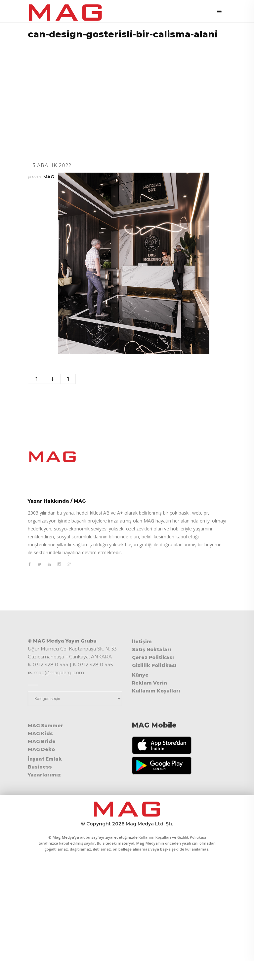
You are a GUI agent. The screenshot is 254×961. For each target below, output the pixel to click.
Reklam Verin (149, 683)
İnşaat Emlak (45, 759)
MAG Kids (40, 733)
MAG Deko (41, 749)
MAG (48, 176)
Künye (140, 675)
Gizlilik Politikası (154, 665)
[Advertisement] (127, 92)
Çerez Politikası (153, 657)
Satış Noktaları (151, 649)
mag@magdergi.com (59, 673)
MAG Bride (42, 741)
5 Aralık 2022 (52, 165)
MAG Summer (45, 726)
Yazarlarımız (44, 775)
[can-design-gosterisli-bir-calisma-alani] (127, 456)
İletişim (142, 642)
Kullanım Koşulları (156, 691)
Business (40, 767)
